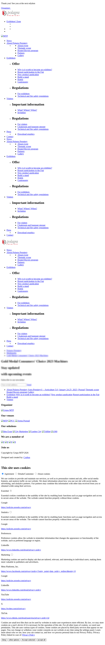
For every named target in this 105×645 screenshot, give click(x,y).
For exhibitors (24, 93)
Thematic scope (24, 48)
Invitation (22, 112)
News (9, 41)
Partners (21, 53)
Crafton (27, 457)
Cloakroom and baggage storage (31, 127)
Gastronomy (23, 82)
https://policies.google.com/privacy (16, 507)
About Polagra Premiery (17, 43)
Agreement (9, 474)
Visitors (10, 98)
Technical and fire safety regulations (33, 96)
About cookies (43, 474)
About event (23, 45)
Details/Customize (26, 474)
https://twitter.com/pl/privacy (13, 608)
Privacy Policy (28, 635)
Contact (10, 136)
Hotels (20, 79)
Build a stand (23, 77)
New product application (28, 74)
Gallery (21, 55)
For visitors (22, 124)
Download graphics (26, 134)
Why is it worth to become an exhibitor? (35, 69)
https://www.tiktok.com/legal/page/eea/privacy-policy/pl (25, 618)
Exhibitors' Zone (14, 21)
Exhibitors (11, 58)
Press (9, 131)
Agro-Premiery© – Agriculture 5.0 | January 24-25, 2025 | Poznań (56, 389)
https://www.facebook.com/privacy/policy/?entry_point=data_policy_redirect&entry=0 (38, 571)
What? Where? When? (27, 110)
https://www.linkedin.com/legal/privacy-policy (21, 550)
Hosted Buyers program (28, 50)
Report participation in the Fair (31, 72)
